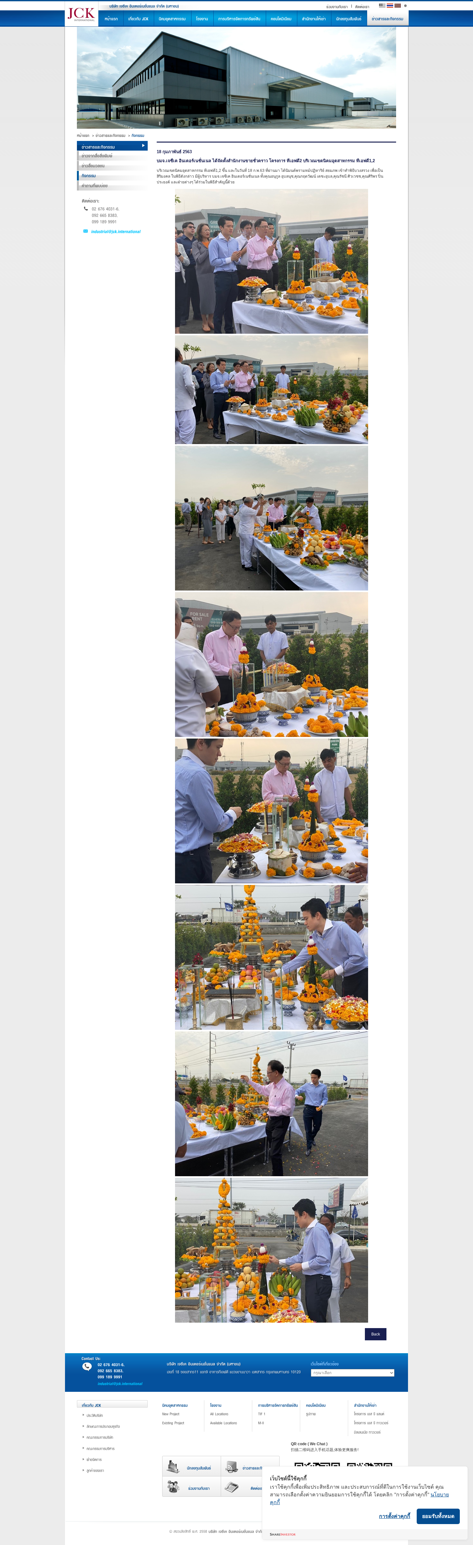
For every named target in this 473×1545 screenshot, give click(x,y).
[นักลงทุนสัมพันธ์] (349, 18)
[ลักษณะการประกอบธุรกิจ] (117, 1425)
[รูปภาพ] (329, 1413)
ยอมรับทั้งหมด (438, 1516)
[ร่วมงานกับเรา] (337, 6)
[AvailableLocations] (233, 1422)
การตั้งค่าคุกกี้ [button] (394, 1516)
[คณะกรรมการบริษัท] (117, 1436)
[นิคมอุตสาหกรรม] (172, 18)
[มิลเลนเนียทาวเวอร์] (377, 1431)
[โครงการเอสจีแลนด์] (377, 1413)
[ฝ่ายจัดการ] (117, 1459)
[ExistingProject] (185, 1422)
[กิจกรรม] (112, 176)
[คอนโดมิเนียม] (281, 18)
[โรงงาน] (202, 18)
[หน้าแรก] (111, 18)
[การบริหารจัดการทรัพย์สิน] (240, 18)
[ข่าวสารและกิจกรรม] (388, 18)
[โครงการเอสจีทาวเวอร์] (377, 1422)
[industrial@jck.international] (112, 231)
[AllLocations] (233, 1413)
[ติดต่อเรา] (362, 6)
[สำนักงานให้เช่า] (314, 18)
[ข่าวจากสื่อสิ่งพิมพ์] (112, 156)
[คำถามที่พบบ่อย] (112, 186)
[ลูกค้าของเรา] (117, 1470)
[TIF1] (281, 1413)
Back (375, 1334)
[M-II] (281, 1422)
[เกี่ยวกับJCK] (139, 18)
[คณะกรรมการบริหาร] (117, 1447)
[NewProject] (185, 1413)
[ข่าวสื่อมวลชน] (112, 166)
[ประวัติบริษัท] (117, 1414)
